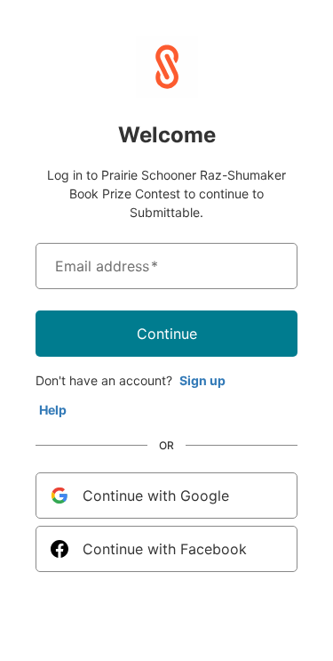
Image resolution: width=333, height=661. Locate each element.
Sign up (202, 380)
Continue (167, 334)
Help (53, 409)
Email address (106, 266)
